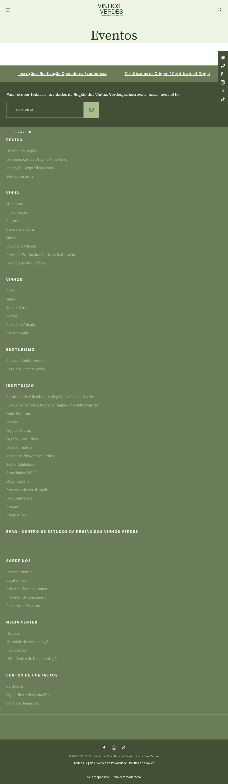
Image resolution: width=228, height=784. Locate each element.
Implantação (16, 213)
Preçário (13, 507)
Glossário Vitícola (20, 325)
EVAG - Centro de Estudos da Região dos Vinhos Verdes (52, 405)
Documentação (19, 498)
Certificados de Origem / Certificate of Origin (167, 74)
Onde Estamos (18, 414)
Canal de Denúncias (22, 703)
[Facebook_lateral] (223, 74)
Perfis (11, 291)
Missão (12, 422)
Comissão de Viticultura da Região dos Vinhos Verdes (50, 397)
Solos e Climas (18, 308)
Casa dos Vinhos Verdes (25, 361)
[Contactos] (223, 65)
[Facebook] (104, 748)
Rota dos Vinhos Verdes (26, 369)
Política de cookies (142, 763)
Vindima (13, 238)
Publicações (16, 650)
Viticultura (14, 204)
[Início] (223, 58)
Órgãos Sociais (18, 431)
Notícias (13, 634)
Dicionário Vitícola (21, 246)
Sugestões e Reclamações (28, 695)
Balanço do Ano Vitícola (26, 263)
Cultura (12, 221)
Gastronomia (17, 333)
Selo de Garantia (20, 177)
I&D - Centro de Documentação (32, 659)
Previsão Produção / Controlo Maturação (40, 255)
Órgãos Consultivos (22, 439)
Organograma (18, 481)
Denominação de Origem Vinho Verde (37, 160)
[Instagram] (114, 748)
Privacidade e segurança (26, 589)
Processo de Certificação (27, 490)
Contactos (15, 686)
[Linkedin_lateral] (223, 91)
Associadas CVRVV (21, 473)
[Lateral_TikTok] (223, 99)
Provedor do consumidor (27, 597)
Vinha (12, 193)
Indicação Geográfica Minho (29, 168)
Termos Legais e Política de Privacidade (100, 763)
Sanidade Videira (20, 229)
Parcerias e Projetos (23, 606)
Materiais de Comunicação (28, 642)
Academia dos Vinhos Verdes (30, 456)
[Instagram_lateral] (223, 82)
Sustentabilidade (20, 465)
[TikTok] (123, 748)
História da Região (21, 151)
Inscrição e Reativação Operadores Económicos (62, 74)
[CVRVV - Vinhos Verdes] (106, 10)
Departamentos (19, 448)
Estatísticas (16, 515)
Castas (12, 316)
